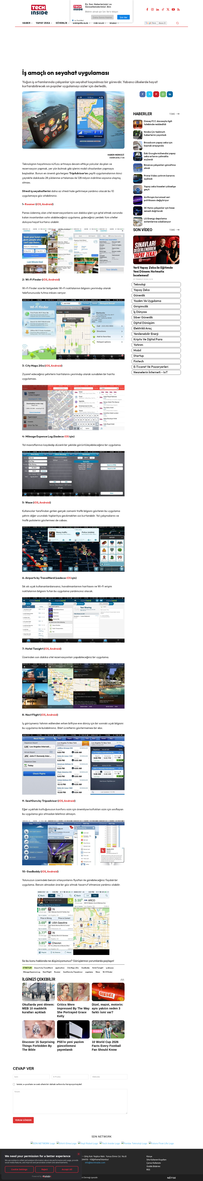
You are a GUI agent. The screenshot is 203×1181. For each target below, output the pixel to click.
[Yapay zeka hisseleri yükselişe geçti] (137, 189)
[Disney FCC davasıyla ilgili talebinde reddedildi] (137, 124)
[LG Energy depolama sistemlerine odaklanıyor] (137, 221)
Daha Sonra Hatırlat (102, 17)
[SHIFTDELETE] (43, 1143)
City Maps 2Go (73, 968)
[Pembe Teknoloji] (134, 1143)
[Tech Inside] (110, 1143)
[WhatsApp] (163, 94)
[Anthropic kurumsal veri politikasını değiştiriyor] (137, 200)
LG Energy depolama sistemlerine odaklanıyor (157, 220)
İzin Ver (123, 17)
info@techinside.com (95, 1162)
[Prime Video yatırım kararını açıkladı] (137, 178)
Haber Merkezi (116, 154)
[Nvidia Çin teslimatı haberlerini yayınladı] (137, 135)
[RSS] (178, 9)
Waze (98, 972)
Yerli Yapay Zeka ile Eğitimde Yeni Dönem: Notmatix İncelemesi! (153, 271)
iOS (38, 204)
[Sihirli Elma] (67, 1143)
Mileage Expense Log (31, 972)
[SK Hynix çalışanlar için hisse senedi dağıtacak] (137, 211)
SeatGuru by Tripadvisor (73, 972)
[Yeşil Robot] (88, 1143)
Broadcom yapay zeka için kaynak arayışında (158, 144)
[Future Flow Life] (161, 1143)
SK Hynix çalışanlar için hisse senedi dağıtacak (159, 209)
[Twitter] (168, 9)
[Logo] (43, 9)
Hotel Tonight (97, 968)
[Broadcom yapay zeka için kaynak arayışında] (137, 145)
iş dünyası (110, 968)
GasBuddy (85, 968)
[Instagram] (152, 9)
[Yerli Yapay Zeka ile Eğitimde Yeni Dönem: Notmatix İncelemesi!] (156, 250)
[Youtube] (173, 9)
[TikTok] (162, 9)
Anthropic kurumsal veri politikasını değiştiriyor (157, 199)
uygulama (89, 972)
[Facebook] (147, 9)
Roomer (30, 204)
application (59, 968)
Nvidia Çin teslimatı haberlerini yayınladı (155, 133)
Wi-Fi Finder (107, 972)
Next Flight (47, 972)
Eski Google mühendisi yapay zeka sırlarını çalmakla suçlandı (160, 156)
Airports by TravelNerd (43, 968)
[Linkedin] (157, 9)
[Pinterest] (156, 94)
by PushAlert (79, 20)
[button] (177, 22)
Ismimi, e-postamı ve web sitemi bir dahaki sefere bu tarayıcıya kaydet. (49, 1084)
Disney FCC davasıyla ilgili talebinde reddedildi (158, 123)
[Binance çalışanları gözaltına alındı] (137, 168)
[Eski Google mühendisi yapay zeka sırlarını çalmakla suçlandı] (137, 156)
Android (47, 204)
